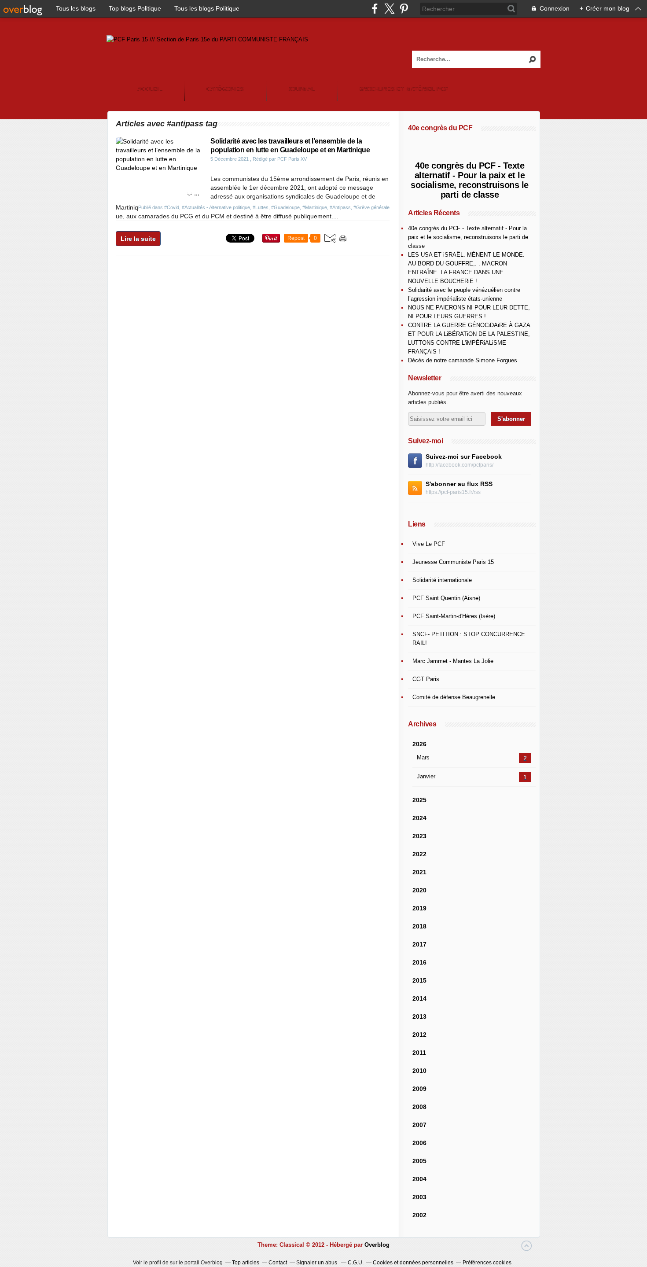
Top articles (245, 1263)
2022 (419, 854)
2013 (419, 1016)
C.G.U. (356, 1263)
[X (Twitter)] (389, 9)
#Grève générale (371, 207)
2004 (419, 1178)
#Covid (171, 207)
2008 (419, 1106)
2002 (419, 1215)
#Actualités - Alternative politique (216, 207)
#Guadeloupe (285, 207)
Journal (301, 89)
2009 (419, 1088)
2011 (419, 1052)
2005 (419, 1160)
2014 (419, 998)
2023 (419, 836)
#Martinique (314, 207)
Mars (423, 757)
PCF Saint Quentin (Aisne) (446, 598)
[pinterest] (403, 9)
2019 (419, 908)
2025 (419, 799)
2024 (419, 817)
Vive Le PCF (428, 544)
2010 (419, 1070)
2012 (419, 1034)
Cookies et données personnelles (413, 1263)
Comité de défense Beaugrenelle (453, 697)
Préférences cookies (487, 1263)
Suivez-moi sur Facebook (464, 456)
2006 (419, 1142)
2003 (419, 1197)
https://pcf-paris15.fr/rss (453, 492)
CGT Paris (425, 679)
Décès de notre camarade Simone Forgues (462, 360)
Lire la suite (138, 238)
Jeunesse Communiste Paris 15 (453, 562)
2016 (419, 962)
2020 (419, 890)
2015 (419, 980)
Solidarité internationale (442, 580)
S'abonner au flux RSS (459, 483)
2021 (419, 872)
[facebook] (374, 9)
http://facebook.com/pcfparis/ (459, 465)
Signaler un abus (317, 1263)
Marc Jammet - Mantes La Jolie (452, 661)
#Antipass (340, 207)
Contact (277, 1263)
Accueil (149, 89)
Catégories (225, 89)
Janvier (426, 776)
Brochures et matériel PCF (403, 89)
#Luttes (260, 207)
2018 (419, 926)
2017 (419, 944)
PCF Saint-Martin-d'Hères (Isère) (453, 616)
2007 (419, 1124)
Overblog (377, 1244)
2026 (419, 744)
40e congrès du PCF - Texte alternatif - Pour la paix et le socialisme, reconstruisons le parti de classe (470, 180)
